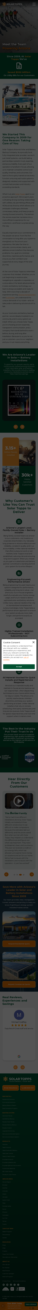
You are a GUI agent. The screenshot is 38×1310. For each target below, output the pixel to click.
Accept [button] (19, 667)
